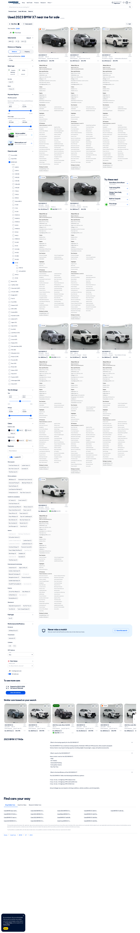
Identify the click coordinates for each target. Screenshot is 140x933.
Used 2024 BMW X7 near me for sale (41, 821)
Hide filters (15, 24)
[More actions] (66, 61)
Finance (36, 2)
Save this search (122, 630)
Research (43, 2)
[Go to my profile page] (128, 2)
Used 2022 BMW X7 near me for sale (41, 817)
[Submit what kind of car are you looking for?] (130, 7)
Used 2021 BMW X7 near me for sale (41, 814)
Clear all (28, 37)
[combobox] (20, 665)
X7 (26, 835)
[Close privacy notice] (23, 915)
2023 (31, 835)
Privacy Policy (8, 922)
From (10, 652)
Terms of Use (6, 924)
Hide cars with (12, 663)
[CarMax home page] (14, 2)
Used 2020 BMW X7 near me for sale (41, 810)
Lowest (10, 104)
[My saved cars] (123, 2)
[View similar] (62, 29)
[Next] (66, 40)
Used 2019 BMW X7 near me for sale (14, 821)
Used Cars (13, 835)
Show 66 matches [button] (15, 692)
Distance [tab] (14, 51)
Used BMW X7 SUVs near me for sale (14, 814)
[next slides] (134, 719)
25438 (23, 56)
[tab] (10, 805)
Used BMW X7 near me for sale (12, 817)
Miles (10, 58)
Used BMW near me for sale (11, 810)
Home (5, 835)
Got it (5, 928)
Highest (24, 104)
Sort (129, 24)
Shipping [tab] (27, 51)
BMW (20, 835)
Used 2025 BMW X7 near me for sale (67, 810)
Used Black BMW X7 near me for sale (67, 814)
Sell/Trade (29, 2)
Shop (23, 2)
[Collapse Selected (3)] (33, 38)
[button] (11, 41)
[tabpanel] (21, 58)
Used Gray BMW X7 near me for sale (67, 821)
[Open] (32, 666)
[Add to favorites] (66, 29)
